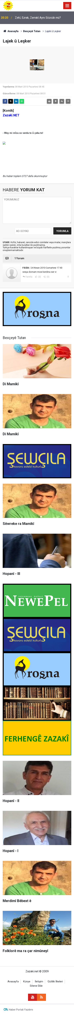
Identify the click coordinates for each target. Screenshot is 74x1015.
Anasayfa (12, 31)
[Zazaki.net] (8, 5)
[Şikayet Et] (68, 276)
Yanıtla (29, 277)
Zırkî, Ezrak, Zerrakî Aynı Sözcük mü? (38, 17)
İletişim (39, 981)
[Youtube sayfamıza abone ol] (32, 997)
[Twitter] (10, 101)
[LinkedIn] (16, 101)
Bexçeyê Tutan (31, 31)
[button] (55, 101)
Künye (26, 981)
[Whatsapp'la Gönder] (21, 101)
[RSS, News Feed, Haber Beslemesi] (41, 997)
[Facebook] (5, 101)
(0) (39, 277)
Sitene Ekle (36, 985)
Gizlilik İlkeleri (55, 981)
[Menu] (67, 5)
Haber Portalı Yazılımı (21, 1009)
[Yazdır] (49, 101)
